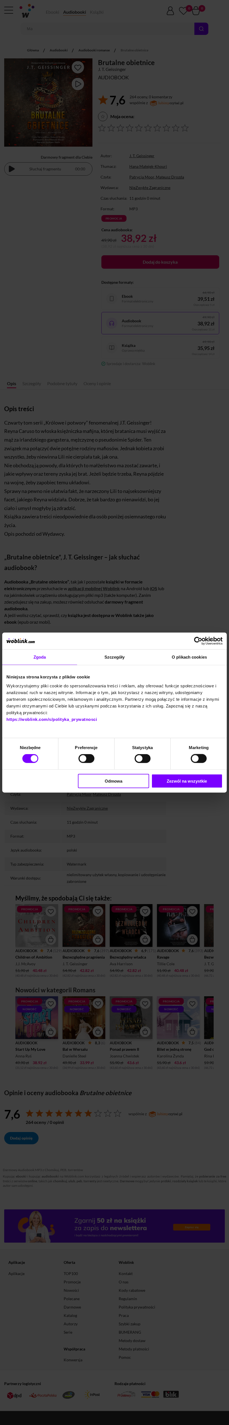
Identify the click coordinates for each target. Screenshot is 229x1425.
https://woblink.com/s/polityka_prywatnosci (51, 719)
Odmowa (113, 780)
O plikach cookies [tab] (189, 657)
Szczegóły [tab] (114, 657)
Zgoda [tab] (40, 657)
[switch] (86, 758)
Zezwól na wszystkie (187, 780)
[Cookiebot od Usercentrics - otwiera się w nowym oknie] (198, 641)
